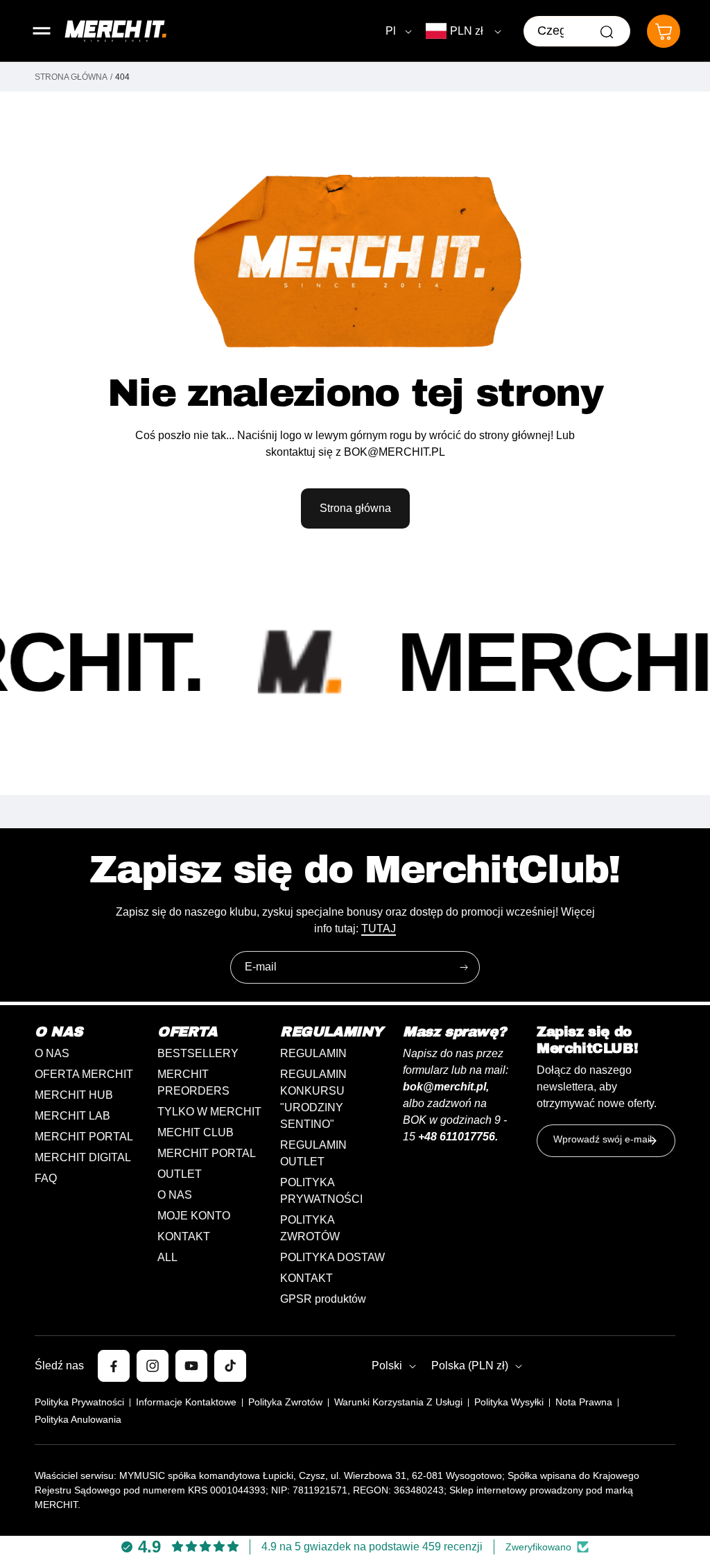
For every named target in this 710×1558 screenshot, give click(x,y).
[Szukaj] (606, 32)
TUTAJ (378, 928)
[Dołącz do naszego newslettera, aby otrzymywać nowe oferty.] (652, 1140)
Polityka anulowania (78, 1419)
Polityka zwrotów (285, 1401)
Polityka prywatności (79, 1401)
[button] (41, 31)
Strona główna (71, 77)
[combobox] (577, 31)
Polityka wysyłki (509, 1401)
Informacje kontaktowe (186, 1401)
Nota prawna (583, 1401)
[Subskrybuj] (464, 967)
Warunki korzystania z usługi (398, 1401)
